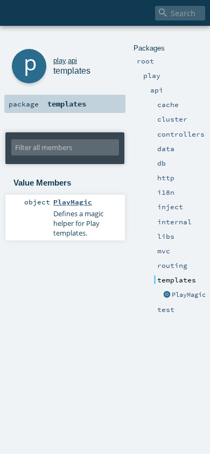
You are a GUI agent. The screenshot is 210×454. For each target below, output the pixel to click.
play (59, 60)
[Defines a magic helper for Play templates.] (167, 295)
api (72, 60)
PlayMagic (189, 295)
